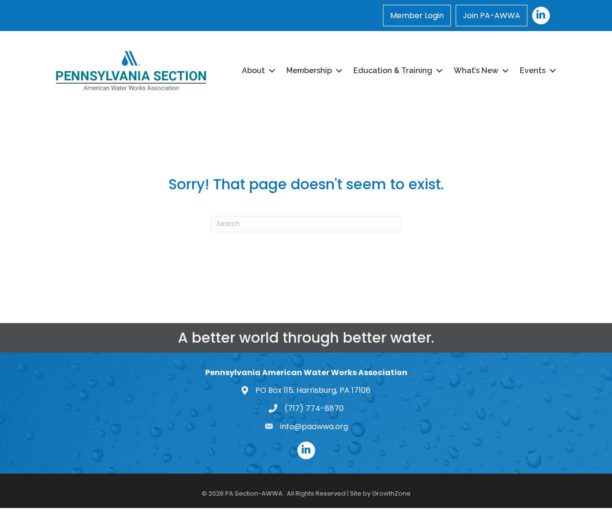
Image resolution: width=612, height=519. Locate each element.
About (253, 70)
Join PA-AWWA (491, 15)
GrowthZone (391, 493)
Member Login (417, 15)
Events (533, 70)
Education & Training (392, 70)
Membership (309, 70)
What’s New (476, 70)
